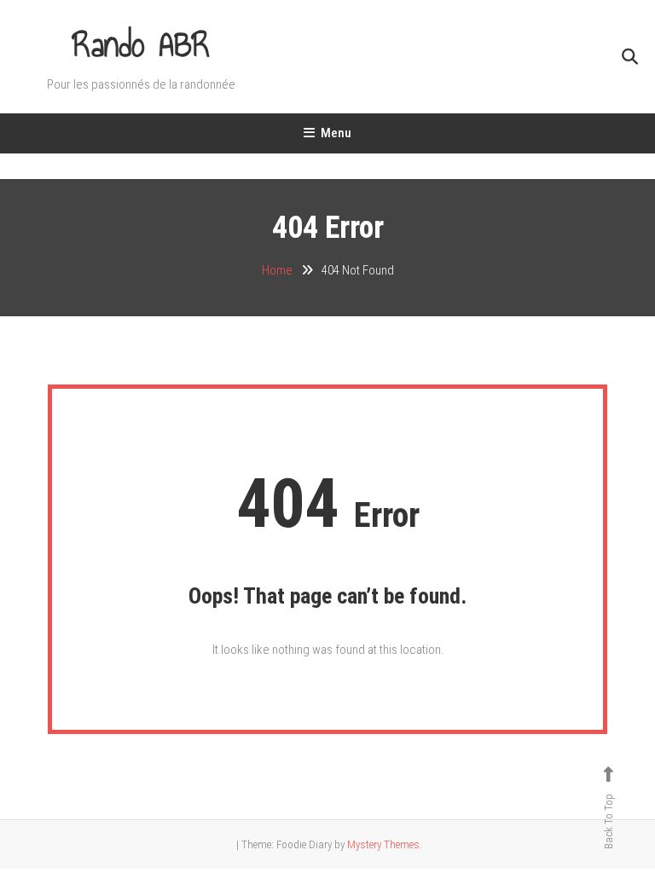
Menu (336, 133)
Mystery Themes (383, 844)
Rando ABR (141, 45)
